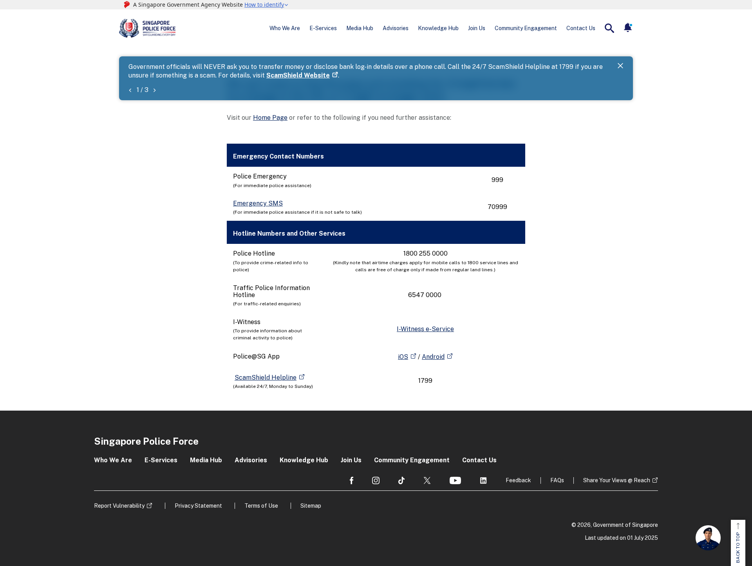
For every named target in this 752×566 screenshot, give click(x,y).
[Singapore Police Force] (147, 28)
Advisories (396, 28)
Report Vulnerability (119, 506)
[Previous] (130, 90)
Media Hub (359, 28)
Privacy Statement (198, 506)
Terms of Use (261, 506)
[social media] (351, 480)
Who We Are (284, 28)
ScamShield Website (298, 75)
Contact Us (580, 28)
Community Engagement (526, 28)
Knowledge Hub (438, 28)
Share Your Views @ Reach (616, 480)
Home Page (270, 117)
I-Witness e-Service (425, 329)
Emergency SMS (258, 203)
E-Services (323, 28)
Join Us (476, 28)
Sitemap (310, 506)
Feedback (518, 480)
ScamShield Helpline (265, 377)
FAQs (557, 480)
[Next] (154, 90)
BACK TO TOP (738, 547)
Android (433, 357)
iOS (403, 357)
